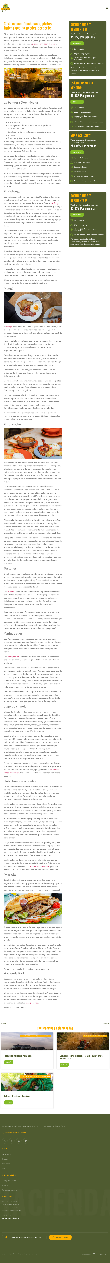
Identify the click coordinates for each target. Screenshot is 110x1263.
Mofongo (55, 203)
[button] (107, 8)
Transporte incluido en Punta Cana (17, 1056)
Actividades (6, 1164)
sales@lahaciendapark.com (12, 1210)
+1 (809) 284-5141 (11, 1218)
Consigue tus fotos (9, 1181)
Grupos (5, 1159)
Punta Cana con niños (39, 866)
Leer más (8, 1062)
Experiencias (6, 1154)
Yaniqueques (13, 657)
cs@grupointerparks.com (11, 1204)
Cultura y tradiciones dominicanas (17, 1096)
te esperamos (32, 1003)
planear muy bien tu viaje (43, 44)
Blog (3, 1168)
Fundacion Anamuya (9, 1190)
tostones (11, 591)
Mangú (9, 327)
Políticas (5, 1185)
